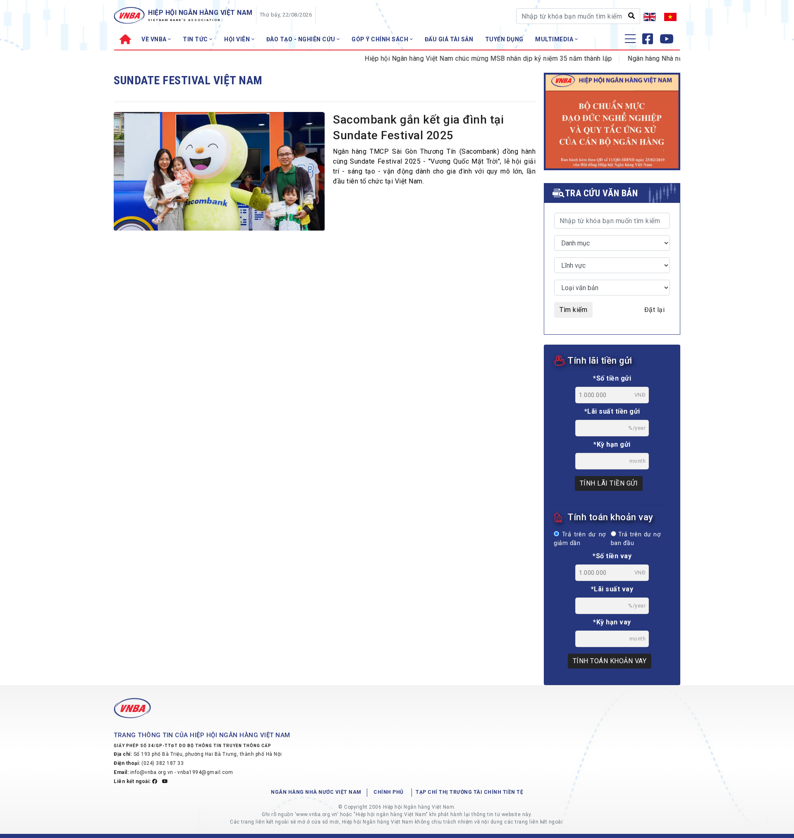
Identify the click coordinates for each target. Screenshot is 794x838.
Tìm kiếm (573, 310)
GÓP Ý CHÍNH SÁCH (381, 39)
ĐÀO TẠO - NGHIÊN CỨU (301, 39)
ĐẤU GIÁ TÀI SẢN (449, 39)
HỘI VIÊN (237, 39)
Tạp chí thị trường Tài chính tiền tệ (469, 792)
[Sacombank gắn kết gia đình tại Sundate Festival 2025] (219, 173)
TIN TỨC (196, 39)
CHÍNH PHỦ (388, 792)
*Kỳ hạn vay (612, 622)
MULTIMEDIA (555, 39)
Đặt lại (654, 310)
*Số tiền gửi (612, 378)
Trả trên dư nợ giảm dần (580, 539)
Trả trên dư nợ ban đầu (635, 539)
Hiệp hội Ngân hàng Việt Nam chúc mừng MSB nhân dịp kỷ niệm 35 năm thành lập (472, 58)
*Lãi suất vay (612, 589)
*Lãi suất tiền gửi (612, 411)
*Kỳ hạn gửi (612, 444)
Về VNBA (154, 39)
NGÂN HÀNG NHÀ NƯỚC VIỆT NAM (316, 792)
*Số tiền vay (612, 556)
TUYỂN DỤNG (504, 39)
